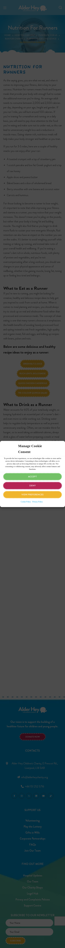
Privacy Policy (37, 502)
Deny (32, 485)
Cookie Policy (26, 502)
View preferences (32, 494)
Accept (32, 476)
